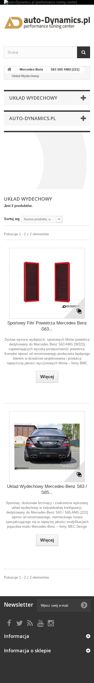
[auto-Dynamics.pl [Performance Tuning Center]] (47, 21)
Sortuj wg (12, 219)
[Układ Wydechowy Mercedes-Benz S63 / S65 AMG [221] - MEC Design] (47, 446)
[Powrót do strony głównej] (9, 69)
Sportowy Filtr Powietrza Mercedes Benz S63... (47, 326)
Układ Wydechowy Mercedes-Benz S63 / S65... (47, 489)
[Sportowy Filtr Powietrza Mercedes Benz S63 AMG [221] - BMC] (47, 283)
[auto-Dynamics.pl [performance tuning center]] (47, 2)
